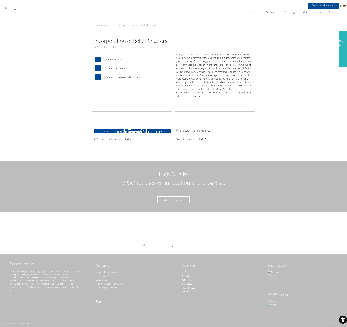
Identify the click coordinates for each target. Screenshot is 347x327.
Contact (332, 12)
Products (254, 12)
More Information (173, 199)
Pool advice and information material (323, 6)
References (271, 12)
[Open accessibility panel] (343, 320)
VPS (305, 12)
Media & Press (188, 288)
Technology (290, 12)
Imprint (328, 323)
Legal (335, 323)
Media (318, 12)
